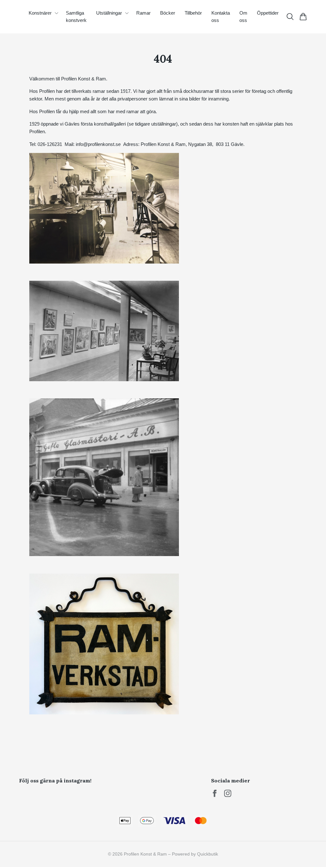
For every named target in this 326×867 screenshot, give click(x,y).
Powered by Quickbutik (195, 854)
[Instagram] (227, 793)
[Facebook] (214, 793)
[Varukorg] (302, 16)
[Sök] (289, 16)
